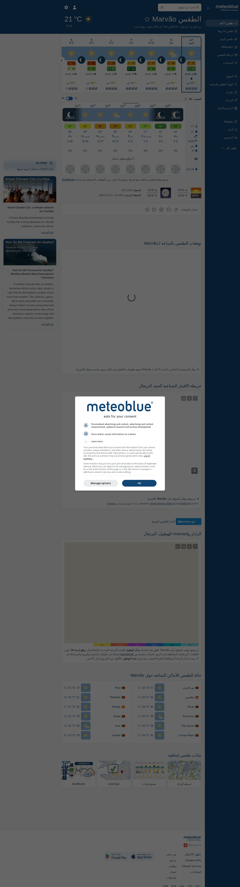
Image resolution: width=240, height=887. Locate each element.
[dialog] (120, 443)
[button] (120, 441)
